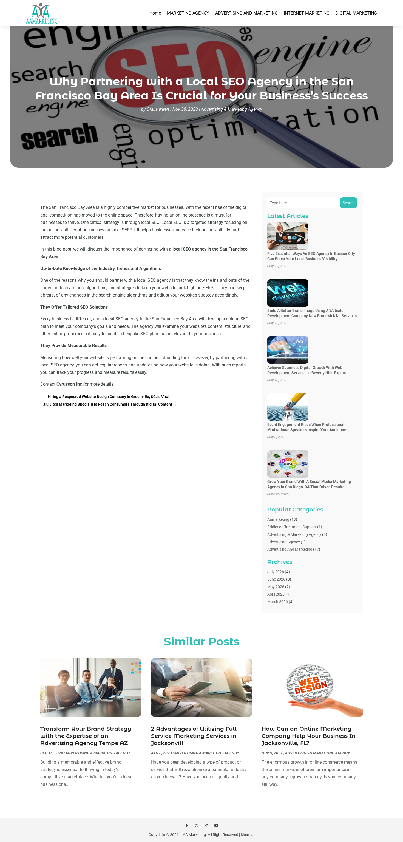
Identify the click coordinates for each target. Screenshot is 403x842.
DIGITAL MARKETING (356, 13)
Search (348, 203)
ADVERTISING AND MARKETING (246, 13)
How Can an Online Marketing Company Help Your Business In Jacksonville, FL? (309, 736)
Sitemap (248, 834)
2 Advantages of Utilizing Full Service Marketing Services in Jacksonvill (194, 736)
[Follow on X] (196, 825)
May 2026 (275, 587)
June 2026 (276, 579)
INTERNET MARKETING (307, 13)
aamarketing (278, 519)
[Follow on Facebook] (187, 825)
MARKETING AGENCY (188, 13)
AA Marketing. (195, 834)
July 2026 (275, 572)
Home (155, 13)
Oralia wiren (158, 109)
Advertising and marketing (289, 549)
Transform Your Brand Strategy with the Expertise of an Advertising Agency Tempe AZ (85, 736)
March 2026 (277, 601)
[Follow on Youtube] (216, 825)
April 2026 (276, 594)
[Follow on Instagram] (206, 825)
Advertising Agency (283, 542)
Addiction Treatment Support (291, 527)
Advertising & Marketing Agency (231, 109)
